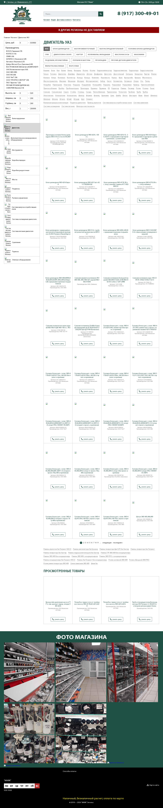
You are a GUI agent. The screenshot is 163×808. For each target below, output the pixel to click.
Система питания (68, 106)
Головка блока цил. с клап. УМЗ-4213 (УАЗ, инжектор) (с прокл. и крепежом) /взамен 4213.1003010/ (144, 327)
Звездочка (138, 74)
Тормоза (15, 251)
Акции (53, 20)
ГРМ (48, 55)
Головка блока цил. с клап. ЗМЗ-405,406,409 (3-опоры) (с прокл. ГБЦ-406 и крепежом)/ (58, 518)
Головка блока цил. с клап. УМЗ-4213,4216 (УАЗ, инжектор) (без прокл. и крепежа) (115, 327)
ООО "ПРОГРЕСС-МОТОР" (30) (17, 80)
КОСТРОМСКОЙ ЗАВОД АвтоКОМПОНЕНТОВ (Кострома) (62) (29, 67)
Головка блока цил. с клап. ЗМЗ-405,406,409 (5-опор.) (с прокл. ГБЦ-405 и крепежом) (87, 471)
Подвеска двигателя (78, 103)
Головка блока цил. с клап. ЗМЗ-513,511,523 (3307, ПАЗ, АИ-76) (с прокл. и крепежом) (144, 375)
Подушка (76, 85)
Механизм (71, 81)
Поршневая (116, 85)
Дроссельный (118, 74)
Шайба (118, 95)
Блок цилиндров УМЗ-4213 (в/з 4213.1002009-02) (87, 183)
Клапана (47, 78)
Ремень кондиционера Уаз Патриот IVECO (59, 560)
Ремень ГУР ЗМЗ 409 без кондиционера (115, 553)
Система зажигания (141, 103)
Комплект (95, 78)
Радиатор (115, 88)
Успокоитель (72, 95)
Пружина (94, 88)
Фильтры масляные (55, 66)
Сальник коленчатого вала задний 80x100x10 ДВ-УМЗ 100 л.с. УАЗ (58, 326)
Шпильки (47, 99)
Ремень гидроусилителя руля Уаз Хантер (83, 553)
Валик (63, 70)
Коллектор (71, 78)
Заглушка (129, 74)
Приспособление (147, 85)
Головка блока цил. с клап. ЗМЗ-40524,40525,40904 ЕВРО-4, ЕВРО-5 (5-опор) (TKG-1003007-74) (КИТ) (58, 423)
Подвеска (16, 189)
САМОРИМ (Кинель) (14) (15, 88)
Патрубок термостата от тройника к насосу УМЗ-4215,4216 (115, 603)
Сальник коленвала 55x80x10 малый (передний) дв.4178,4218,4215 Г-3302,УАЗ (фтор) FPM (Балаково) (87, 327)
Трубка (145, 92)
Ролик (138, 88)
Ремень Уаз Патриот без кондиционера (92, 560)
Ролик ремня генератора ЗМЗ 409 (56, 563)
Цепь (112, 95)
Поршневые (127, 85)
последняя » (118, 543)
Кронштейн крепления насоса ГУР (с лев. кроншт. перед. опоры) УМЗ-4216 (58, 604)
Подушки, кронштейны (57, 60)
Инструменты (17, 150)
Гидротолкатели (146, 70)
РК (109, 88)
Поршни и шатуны (82, 60)
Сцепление (16, 242)
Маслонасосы (123, 55)
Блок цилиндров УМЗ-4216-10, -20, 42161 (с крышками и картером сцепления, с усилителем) (115, 137)
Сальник (47, 92)
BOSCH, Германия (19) (14, 51)
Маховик (62, 81)
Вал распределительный (112, 49)
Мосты (14, 179)
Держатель (80, 74)
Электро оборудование (21, 260)
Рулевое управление (20, 198)
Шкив (140, 95)
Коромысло (105, 78)
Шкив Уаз (94, 563)
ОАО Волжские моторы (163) (17, 69)
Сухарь (88, 92)
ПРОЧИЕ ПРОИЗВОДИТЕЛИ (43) (17, 85)
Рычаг (152, 88)
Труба (139, 92)
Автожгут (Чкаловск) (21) (15, 62)
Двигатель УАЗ (23, 37)
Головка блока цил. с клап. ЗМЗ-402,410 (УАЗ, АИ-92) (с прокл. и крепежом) (87, 518)
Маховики (140, 55)
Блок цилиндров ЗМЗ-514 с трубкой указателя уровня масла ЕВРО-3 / (87, 232)
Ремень (123, 88)
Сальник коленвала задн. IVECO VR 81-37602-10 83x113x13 (145, 279)
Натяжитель (117, 81)
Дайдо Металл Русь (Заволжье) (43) (19, 64)
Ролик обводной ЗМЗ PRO (139, 560)
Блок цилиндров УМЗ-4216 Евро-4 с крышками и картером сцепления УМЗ (144, 137)
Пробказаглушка (72, 88)
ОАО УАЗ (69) (11, 75)
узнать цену (59, 153)
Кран (120, 78)
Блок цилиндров (62, 49)
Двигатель (16, 128)
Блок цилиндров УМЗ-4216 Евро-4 (58, 183)
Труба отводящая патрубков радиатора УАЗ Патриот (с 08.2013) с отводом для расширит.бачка (144, 604)
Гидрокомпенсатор (104, 70)
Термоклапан (112, 92)
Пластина (67, 85)
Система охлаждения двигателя (24, 219)
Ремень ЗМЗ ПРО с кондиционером (113, 556)
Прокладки (101, 60)
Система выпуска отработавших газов (24, 208)
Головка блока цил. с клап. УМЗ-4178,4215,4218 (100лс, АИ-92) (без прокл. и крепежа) (115, 375)
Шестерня (133, 95)
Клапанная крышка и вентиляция (56, 103)
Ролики (145, 88)
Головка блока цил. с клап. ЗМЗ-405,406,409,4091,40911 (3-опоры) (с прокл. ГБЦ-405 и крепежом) (58, 471)
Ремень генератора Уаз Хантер (55, 553)
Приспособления (50, 88)
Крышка (138, 78)
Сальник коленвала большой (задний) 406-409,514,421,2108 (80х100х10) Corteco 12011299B (115, 280)
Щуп (82, 99)
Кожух (53, 78)
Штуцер (76, 99)
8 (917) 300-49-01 (138, 13)
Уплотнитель (48, 95)
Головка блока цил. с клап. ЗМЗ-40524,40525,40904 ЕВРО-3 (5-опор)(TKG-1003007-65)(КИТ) (115, 423)
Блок (53, 70)
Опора (136, 81)
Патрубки (47, 85)
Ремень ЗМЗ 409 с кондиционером (85, 556)
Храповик (105, 95)
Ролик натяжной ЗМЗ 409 (118, 560)
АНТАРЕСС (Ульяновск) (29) (16, 59)
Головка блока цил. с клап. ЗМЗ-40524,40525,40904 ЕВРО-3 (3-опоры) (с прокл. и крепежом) (144, 423)
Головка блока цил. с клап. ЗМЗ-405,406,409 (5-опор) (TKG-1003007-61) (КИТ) (144, 471)
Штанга (62, 99)
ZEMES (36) (10, 56)
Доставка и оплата (64, 20)
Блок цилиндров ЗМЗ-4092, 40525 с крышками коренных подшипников (115, 232)
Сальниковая (57, 92)
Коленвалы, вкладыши (100, 55)
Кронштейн (128, 78)
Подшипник (86, 85)
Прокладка (84, 88)
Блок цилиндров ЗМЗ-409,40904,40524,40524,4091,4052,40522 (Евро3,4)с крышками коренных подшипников (58, 281)
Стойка (73, 92)
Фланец (97, 95)
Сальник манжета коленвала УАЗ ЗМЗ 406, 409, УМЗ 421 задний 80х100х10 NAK (87, 280)
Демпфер (71, 74)
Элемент (89, 99)
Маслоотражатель (51, 81)
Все (46, 49)
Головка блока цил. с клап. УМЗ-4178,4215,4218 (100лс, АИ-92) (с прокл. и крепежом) (87, 375)
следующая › (107, 543)
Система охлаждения (52, 106)
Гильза (46, 74)
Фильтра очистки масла (85, 106)
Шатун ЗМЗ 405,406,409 (144, 517)
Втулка (85, 70)
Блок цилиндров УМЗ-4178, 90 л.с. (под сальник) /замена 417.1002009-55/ (115, 184)
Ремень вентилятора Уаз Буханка (85, 549)
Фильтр (81, 95)
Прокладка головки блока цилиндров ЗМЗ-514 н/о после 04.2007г (58, 137)
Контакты (77, 20)
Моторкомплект (92, 81)
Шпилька (154, 95)
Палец (147, 81)
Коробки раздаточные (20, 170)
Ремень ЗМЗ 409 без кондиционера (57, 556)
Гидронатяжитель (120, 70)
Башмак (46, 70)
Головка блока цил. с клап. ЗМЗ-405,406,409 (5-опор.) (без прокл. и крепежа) (115, 471)
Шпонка (55, 99)
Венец (70, 70)
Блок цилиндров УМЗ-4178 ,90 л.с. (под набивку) (145, 183)
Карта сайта (154, 785)
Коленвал (61, 78)
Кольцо (87, 78)
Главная (7, 37)
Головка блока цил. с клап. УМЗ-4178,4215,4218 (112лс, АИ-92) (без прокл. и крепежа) (58, 375)
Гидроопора (133, 70)
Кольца (80, 78)
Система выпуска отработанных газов (117, 103)
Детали (89, 74)
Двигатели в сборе (63, 55)
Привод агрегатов (94, 103)
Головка (53, 74)
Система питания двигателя (22, 231)
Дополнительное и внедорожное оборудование (24, 139)
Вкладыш (77, 70)
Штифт (69, 99)
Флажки (89, 95)
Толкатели (123, 92)
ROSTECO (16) (11, 54)
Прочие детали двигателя (124, 60)
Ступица (81, 92)
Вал (58, 70)
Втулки (92, 70)
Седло (66, 92)
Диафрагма (98, 74)
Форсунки (75, 66)
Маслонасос (147, 78)
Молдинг (80, 81)
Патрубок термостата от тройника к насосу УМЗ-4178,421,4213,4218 (87, 604)
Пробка (61, 88)
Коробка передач (18, 160)
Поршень (106, 85)
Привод (136, 85)
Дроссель (108, 74)
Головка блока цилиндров (142, 49)
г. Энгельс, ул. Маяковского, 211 (19, 2)
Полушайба (97, 85)
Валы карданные (18, 118)
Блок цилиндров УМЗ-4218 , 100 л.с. (87, 136)
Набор (102, 81)
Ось (141, 81)
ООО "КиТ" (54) (11, 77)
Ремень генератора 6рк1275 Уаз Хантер (114, 549)
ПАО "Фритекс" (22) (13, 83)
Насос (109, 81)
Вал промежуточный (85, 49)
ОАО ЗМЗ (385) (11, 72)
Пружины (102, 88)
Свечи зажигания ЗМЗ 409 (79, 563)
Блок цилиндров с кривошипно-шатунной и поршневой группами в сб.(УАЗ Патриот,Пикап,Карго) (58, 232)
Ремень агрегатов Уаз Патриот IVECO (57, 549)
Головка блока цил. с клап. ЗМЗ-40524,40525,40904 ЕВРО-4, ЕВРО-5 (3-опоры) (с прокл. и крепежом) (87, 423)
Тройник (131, 92)
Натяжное (128, 81)
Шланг (146, 95)
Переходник (57, 85)
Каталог (47, 20)
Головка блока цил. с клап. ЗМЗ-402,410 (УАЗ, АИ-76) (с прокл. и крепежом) (115, 518)
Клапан (154, 74)
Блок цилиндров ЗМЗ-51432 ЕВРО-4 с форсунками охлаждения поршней (144, 232)
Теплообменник (99, 92)
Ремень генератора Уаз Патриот (143, 549)
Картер (80, 55)
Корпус (114, 78)
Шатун (125, 95)
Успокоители (60, 95)
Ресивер (131, 88)
